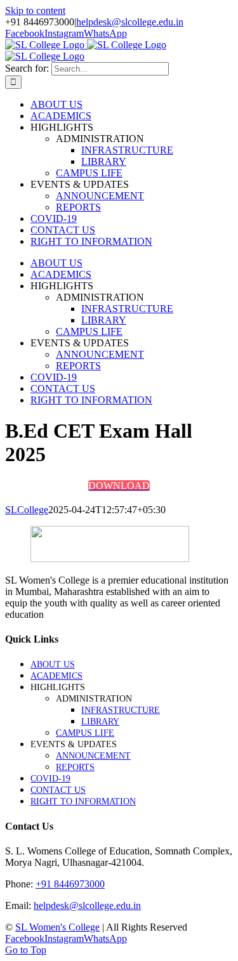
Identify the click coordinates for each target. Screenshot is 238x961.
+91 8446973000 (70, 884)
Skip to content (35, 10)
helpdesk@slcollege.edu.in (129, 21)
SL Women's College (57, 927)
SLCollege (26, 509)
